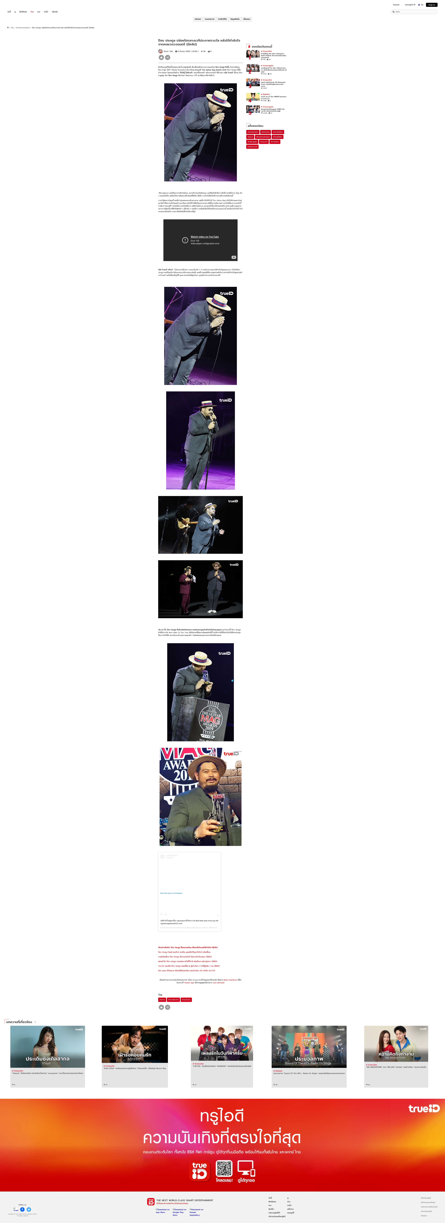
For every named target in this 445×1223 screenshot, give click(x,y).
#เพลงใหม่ (263, 141)
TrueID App (189, 982)
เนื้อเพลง (246, 19)
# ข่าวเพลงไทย (266, 51)
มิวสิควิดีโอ (222, 19)
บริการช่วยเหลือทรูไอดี (277, 1216)
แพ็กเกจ (290, 1209)
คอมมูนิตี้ (290, 1212)
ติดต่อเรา (424, 1215)
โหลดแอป (396, 5)
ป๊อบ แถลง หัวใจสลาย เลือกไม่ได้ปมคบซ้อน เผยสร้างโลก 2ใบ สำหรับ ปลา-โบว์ (186, 970)
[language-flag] (419, 5)
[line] (16, 1209)
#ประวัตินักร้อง (278, 132)
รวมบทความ (209, 19)
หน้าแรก (198, 19)
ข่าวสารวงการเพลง (23, 27)
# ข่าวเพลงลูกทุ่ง (267, 65)
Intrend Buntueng (179, 928)
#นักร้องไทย (266, 132)
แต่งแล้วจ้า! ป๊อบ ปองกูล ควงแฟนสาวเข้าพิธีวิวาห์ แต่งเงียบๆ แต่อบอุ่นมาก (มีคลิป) (187, 961)
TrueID (14, 5)
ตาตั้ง (46, 11)
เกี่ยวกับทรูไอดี (426, 1198)
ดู (15, 11)
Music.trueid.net (230, 979)
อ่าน (32, 11)
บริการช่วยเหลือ (426, 1211)
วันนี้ (9, 11)
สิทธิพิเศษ (23, 11)
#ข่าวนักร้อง (275, 141)
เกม (38, 11)
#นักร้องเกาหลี (252, 146)
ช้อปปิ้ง (271, 1209)
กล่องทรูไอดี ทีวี (410, 5)
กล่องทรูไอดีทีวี (274, 1212)
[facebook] (22, 1209)
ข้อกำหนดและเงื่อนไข (428, 1202)
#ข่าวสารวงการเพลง (263, 137)
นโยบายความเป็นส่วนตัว (429, 1206)
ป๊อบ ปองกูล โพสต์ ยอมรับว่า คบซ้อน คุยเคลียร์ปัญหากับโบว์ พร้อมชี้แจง (184, 952)
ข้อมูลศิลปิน (235, 19)
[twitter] (29, 1209)
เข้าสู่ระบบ (431, 4)
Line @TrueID (218, 982)
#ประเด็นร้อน (186, 999)
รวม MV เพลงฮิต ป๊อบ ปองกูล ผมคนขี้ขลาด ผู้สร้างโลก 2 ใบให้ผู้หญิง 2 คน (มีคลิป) (189, 966)
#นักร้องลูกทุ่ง (252, 141)
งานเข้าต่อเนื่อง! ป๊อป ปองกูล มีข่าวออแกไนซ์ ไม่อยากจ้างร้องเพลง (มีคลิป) (185, 956)
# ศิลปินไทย (265, 94)
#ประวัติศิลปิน (277, 137)
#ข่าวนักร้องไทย (173, 999)
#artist (162, 999)
